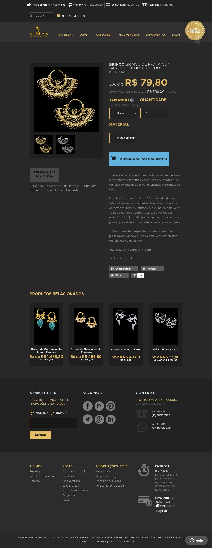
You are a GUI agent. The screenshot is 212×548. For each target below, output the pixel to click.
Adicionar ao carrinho (143, 159)
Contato (35, 481)
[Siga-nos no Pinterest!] (111, 406)
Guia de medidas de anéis (123, 105)
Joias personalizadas (75, 490)
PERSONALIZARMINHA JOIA (44, 174)
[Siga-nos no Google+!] (100, 419)
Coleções (103, 35)
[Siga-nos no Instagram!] (100, 406)
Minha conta (102, 471)
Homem (61, 413)
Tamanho (119, 100)
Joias (84, 35)
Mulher (42, 413)
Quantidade (153, 100)
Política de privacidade (109, 486)
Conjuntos (69, 495)
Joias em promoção (75, 471)
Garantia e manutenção (44, 476)
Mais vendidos (129, 35)
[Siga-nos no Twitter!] (88, 419)
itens (67, 16)
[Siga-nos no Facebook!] (88, 406)
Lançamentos (156, 35)
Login (80, 16)
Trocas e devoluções (108, 481)
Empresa (65, 35)
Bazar (176, 35)
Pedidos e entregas (107, 476)
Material (119, 124)
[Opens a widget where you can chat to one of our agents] (196, 541)
